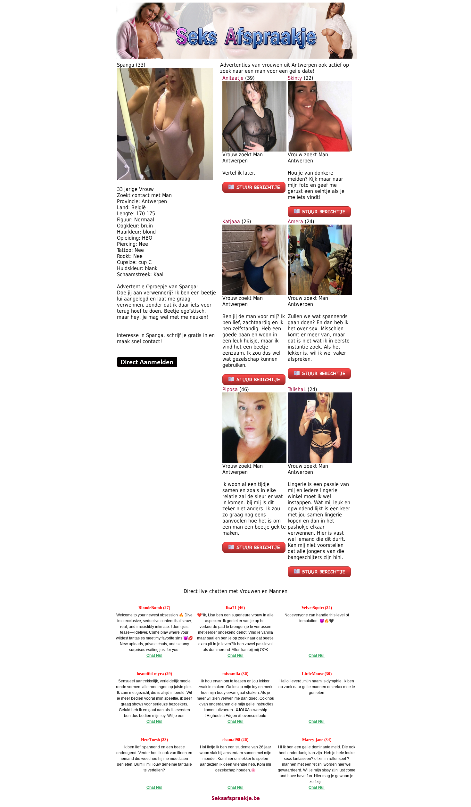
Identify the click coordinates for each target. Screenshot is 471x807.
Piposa (230, 389)
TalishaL (297, 389)
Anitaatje (233, 78)
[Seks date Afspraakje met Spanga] (165, 178)
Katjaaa (231, 221)
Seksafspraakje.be (235, 798)
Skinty (295, 78)
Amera (295, 221)
